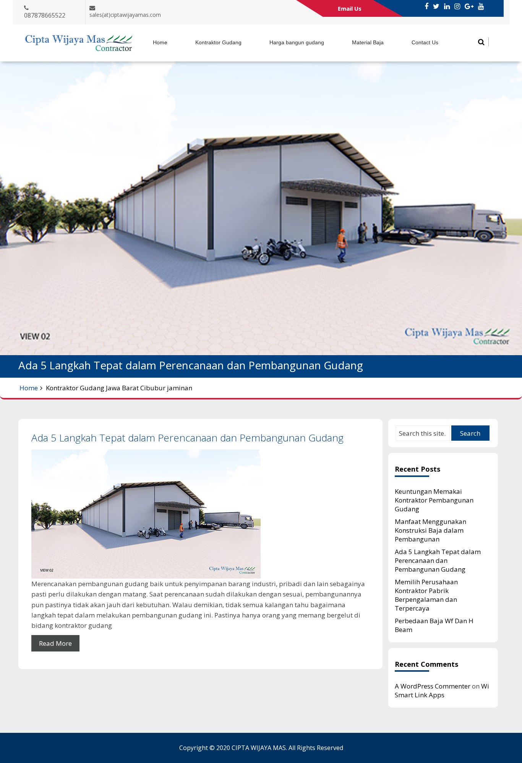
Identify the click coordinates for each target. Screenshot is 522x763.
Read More (55, 643)
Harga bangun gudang (296, 42)
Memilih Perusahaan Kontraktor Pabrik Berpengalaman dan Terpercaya (426, 595)
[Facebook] (426, 6)
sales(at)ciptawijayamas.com (125, 14)
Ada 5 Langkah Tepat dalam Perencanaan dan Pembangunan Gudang (187, 438)
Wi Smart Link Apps (442, 690)
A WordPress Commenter (432, 686)
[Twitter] (436, 6)
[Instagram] (457, 6)
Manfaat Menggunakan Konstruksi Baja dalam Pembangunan (430, 530)
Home (160, 42)
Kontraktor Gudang (218, 42)
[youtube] (481, 6)
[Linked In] (447, 6)
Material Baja (368, 42)
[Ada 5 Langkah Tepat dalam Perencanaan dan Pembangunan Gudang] (200, 514)
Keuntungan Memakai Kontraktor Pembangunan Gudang (434, 500)
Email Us (350, 8)
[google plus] (469, 6)
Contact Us (425, 42)
